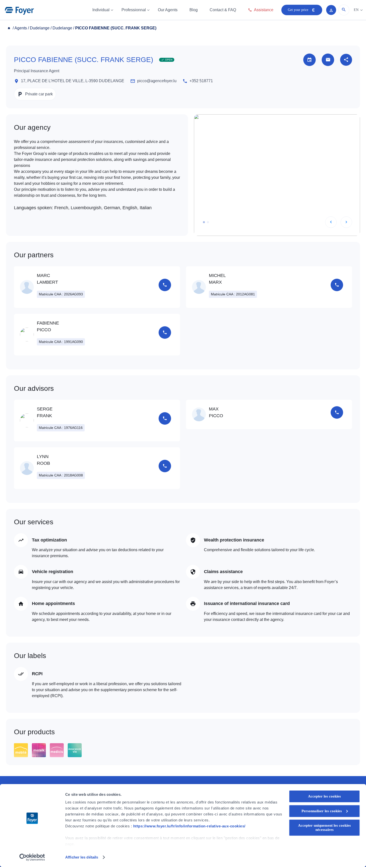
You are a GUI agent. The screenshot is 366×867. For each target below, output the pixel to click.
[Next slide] (346, 222)
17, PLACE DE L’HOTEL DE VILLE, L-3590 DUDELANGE (72, 81)
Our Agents (168, 10)
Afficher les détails (81, 857)
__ (9, 28)
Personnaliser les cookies (322, 811)
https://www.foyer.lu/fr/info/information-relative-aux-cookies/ (189, 826)
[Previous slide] (331, 222)
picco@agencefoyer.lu (157, 81)
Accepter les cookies (324, 796)
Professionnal (134, 10)
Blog (193, 10)
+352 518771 (201, 81)
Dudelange (40, 28)
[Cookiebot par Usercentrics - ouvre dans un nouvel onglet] (32, 857)
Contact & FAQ (223, 10)
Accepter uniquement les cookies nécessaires (324, 827)
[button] (204, 222)
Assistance (263, 10)
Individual (101, 10)
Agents (20, 28)
